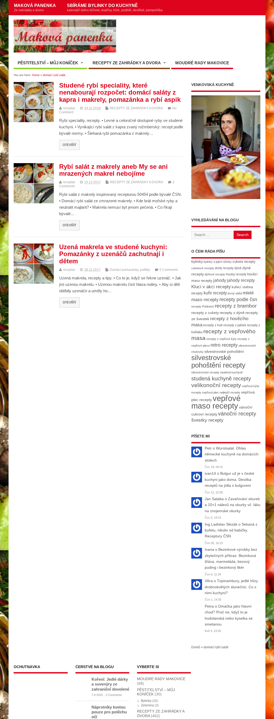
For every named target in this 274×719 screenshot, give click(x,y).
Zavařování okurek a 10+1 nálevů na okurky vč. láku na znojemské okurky (232, 505)
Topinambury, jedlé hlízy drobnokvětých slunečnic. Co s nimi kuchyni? (231, 587)
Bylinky (146, 701)
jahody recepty (241, 280)
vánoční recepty (237, 414)
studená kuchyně (231, 372)
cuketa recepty (244, 262)
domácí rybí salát (216, 647)
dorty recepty (224, 268)
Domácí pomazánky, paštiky (130, 270)
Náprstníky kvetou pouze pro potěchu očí (109, 712)
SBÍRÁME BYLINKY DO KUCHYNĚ (115, 7)
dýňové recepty (215, 274)
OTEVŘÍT (69, 145)
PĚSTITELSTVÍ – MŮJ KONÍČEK (48, 63)
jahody (219, 280)
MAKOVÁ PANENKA (35, 7)
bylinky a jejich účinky (218, 261)
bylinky (197, 261)
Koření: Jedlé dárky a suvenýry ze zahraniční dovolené (110, 684)
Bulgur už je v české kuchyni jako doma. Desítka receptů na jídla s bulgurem (229, 479)
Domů (195, 647)
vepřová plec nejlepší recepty (221, 392)
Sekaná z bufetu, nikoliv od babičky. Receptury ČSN (231, 530)
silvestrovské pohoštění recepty (218, 361)
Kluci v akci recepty (211, 286)
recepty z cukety (205, 312)
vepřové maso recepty (216, 402)
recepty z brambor (236, 306)
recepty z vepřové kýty (221, 338)
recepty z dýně (232, 312)
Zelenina (147, 705)
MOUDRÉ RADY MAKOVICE (202, 63)
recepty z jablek (234, 325)
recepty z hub (213, 325)
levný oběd (235, 293)
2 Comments (113, 694)
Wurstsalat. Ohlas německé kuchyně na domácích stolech (231, 454)
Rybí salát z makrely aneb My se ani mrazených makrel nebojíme (113, 170)
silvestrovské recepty (205, 372)
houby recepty (236, 274)
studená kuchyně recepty (221, 378)
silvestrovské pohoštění (224, 351)
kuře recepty (215, 293)
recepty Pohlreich (202, 306)
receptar (69, 108)
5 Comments (168, 270)
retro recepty (224, 345)
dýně (238, 268)
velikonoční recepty (216, 385)
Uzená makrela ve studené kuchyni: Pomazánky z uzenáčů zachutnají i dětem (113, 254)
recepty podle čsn (238, 299)
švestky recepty (207, 420)
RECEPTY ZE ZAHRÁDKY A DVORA (127, 63)
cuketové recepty (202, 268)
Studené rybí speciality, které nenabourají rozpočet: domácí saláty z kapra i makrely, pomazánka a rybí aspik (120, 92)
